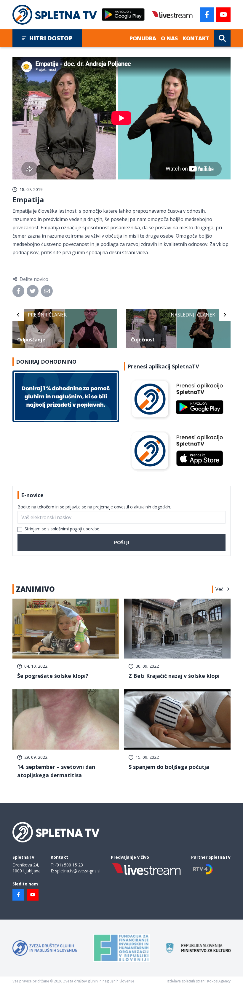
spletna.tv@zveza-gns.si (77, 871)
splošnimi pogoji (66, 529)
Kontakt (196, 38)
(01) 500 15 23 (69, 865)
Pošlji (121, 542)
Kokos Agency (219, 981)
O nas (169, 38)
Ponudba (143, 38)
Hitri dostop (51, 38)
